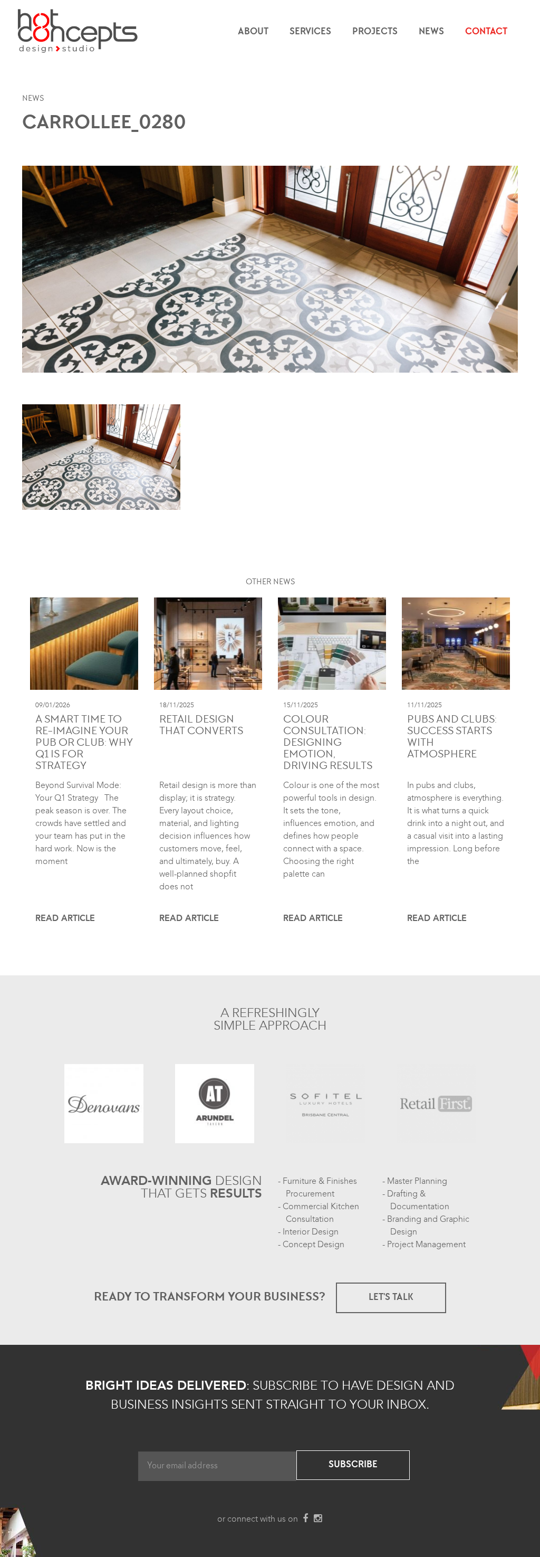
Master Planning (417, 1181)
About (253, 32)
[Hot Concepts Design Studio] (78, 32)
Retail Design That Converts (201, 726)
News (431, 32)
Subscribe (353, 1465)
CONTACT (486, 32)
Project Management (426, 1244)
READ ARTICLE (65, 918)
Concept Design (313, 1244)
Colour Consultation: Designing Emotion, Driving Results (327, 744)
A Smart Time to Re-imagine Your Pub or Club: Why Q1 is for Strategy (84, 744)
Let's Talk (391, 1298)
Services (310, 32)
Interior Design (311, 1232)
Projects (375, 32)
